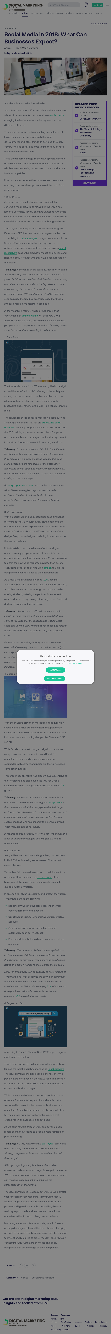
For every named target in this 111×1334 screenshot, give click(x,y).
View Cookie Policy (74, 663)
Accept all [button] (55, 670)
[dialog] (55, 667)
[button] (55, 678)
